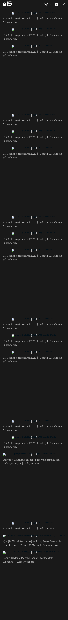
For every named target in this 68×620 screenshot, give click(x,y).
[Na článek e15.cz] (7, 3)
